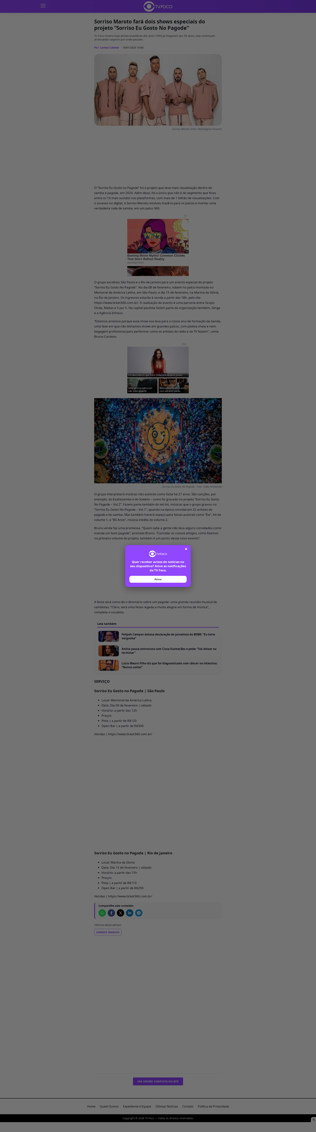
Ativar (158, 579)
